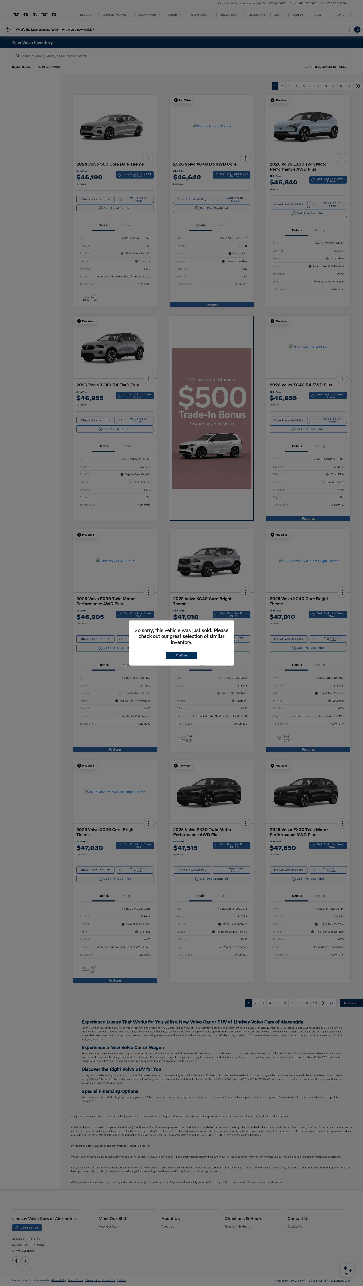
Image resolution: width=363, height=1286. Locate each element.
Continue (181, 655)
